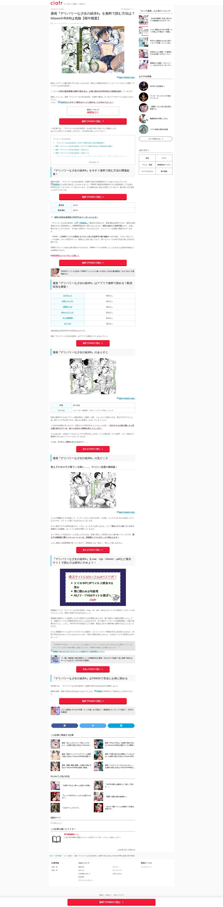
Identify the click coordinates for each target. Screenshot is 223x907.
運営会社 (81, 867)
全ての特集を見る (155, 139)
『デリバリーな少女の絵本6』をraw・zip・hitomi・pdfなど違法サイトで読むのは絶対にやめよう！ (91, 156)
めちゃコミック (67, 312)
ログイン (116, 867)
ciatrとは (81, 870)
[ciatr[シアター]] (56, 4)
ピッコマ (67, 323)
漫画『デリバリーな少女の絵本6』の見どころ (72, 153)
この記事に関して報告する (126, 849)
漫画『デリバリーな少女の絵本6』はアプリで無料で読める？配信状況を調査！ (84, 146)
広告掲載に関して (84, 874)
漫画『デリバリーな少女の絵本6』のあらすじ (72, 149)
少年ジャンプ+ (67, 301)
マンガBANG (67, 318)
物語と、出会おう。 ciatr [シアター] (111, 895)
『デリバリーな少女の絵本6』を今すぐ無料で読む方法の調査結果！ (80, 143)
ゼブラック (67, 295)
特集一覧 (55, 870)
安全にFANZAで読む (92, 669)
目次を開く (93, 162)
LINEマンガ (67, 306)
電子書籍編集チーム (71, 834)
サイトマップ (117, 870)
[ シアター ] (68, 4)
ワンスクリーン (146, 867)
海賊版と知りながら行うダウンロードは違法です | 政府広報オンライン (79, 651)
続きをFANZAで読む (92, 449)
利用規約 (81, 877)
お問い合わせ (117, 874)
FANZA (63, 102)
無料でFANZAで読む (127, 77)
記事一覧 (55, 867)
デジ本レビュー (56, 823)
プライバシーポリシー (85, 880)
